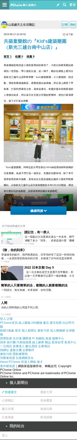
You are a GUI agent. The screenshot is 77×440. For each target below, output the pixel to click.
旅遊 (48, 338)
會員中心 (70, 342)
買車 (3, 342)
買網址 (4, 350)
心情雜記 (8, 400)
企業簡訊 (44, 346)
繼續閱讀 (36, 210)
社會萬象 (8, 417)
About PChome (10, 361)
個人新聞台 (29, 330)
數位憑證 (31, 346)
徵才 (40, 361)
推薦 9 (30, 56)
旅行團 (11, 342)
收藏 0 (19, 56)
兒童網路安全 (25, 357)
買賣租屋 (6, 338)
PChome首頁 (9, 322)
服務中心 (58, 338)
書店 (46, 322)
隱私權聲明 (20, 354)
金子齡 (69, 34)
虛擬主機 (16, 350)
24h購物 (36, 322)
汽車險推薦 (23, 342)
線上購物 (24, 322)
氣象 (11, 330)
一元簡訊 (6, 346)
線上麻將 (38, 342)
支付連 (17, 338)
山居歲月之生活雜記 (21, 24)
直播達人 (19, 346)
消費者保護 (7, 357)
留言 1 (8, 56)
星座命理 (58, 342)
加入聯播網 (57, 330)
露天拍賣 (56, 322)
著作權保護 (7, 366)
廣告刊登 (43, 330)
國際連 (26, 338)
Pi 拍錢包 (38, 338)
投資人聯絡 (28, 361)
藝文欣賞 (8, 408)
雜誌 (48, 342)
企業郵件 (28, 350)
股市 (18, 330)
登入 (3, 318)
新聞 (3, 330)
